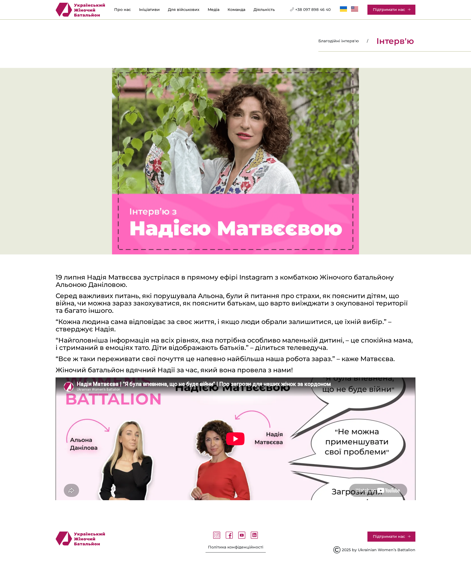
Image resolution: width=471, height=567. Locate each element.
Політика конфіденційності (235, 547)
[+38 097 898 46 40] (292, 9)
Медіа (213, 9)
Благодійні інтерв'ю (338, 40)
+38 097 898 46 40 (313, 9)
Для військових (184, 9)
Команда (236, 9)
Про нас (122, 9)
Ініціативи (149, 9)
